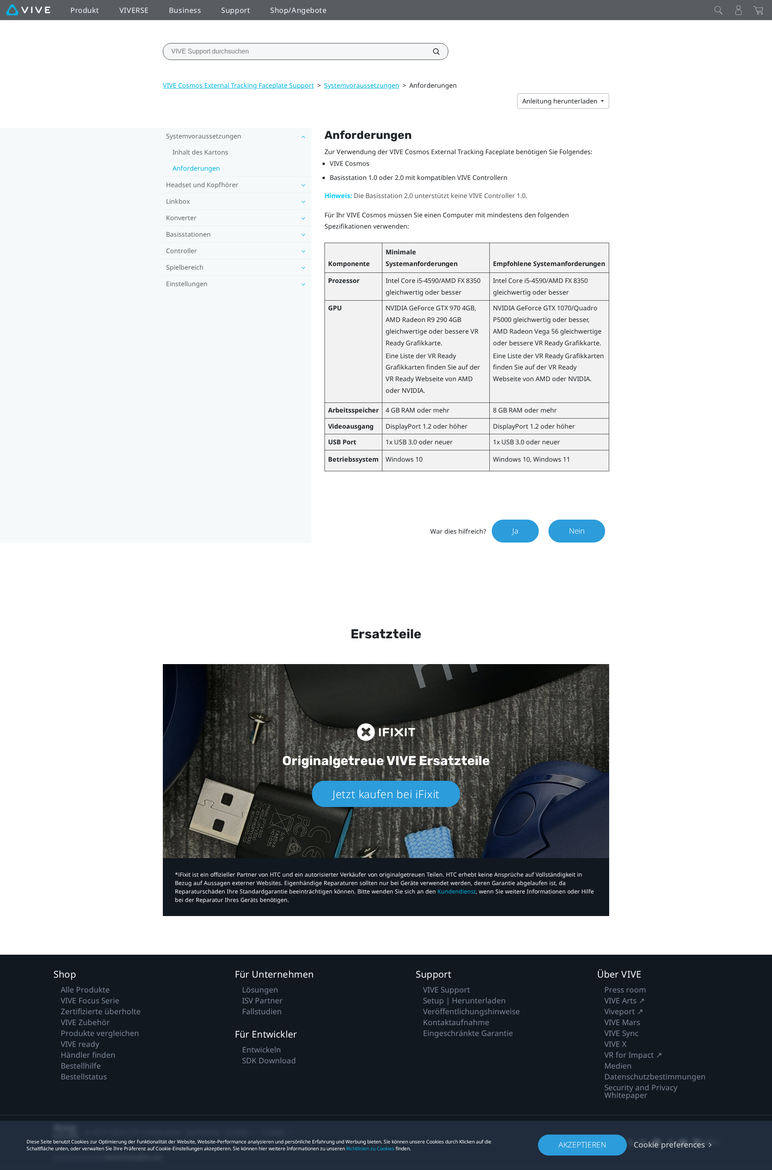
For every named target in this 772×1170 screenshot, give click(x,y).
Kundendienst (456, 891)
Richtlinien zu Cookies (370, 1148)
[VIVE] (28, 10)
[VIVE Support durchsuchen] (432, 51)
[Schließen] (718, 10)
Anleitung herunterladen (560, 101)
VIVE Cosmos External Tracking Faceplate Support (238, 85)
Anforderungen (196, 168)
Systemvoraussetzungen (361, 85)
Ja (515, 531)
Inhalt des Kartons (200, 152)
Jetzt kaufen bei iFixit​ (386, 793)
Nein (577, 531)
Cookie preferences (669, 1144)
